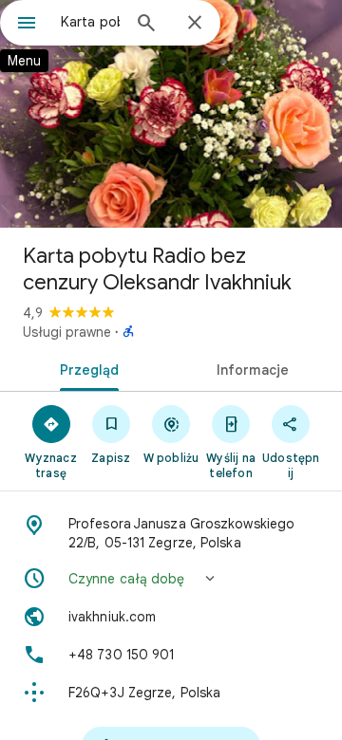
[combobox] (90, 21)
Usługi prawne (67, 332)
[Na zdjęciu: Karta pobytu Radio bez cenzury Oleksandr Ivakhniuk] (171, 114)
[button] (171, 579)
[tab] (86, 368)
